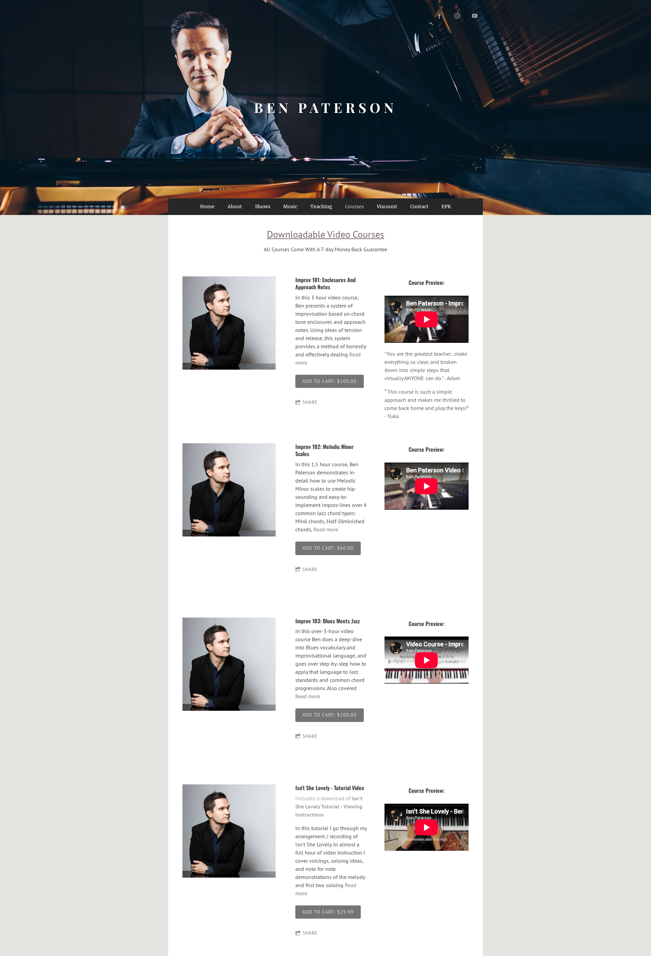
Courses (354, 206)
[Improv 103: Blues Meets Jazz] (229, 665)
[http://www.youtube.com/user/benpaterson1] (474, 16)
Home (207, 206)
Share (310, 402)
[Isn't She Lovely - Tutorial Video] (229, 831)
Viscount (387, 206)
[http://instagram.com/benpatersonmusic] (457, 16)
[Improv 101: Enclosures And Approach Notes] (229, 323)
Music (290, 206)
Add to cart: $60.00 (328, 548)
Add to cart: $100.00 (329, 381)
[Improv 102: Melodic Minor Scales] (229, 490)
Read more (325, 529)
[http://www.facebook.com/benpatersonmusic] (439, 16)
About (235, 206)
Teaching (321, 206)
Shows (262, 206)
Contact (419, 206)
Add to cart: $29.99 (328, 912)
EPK (446, 206)
